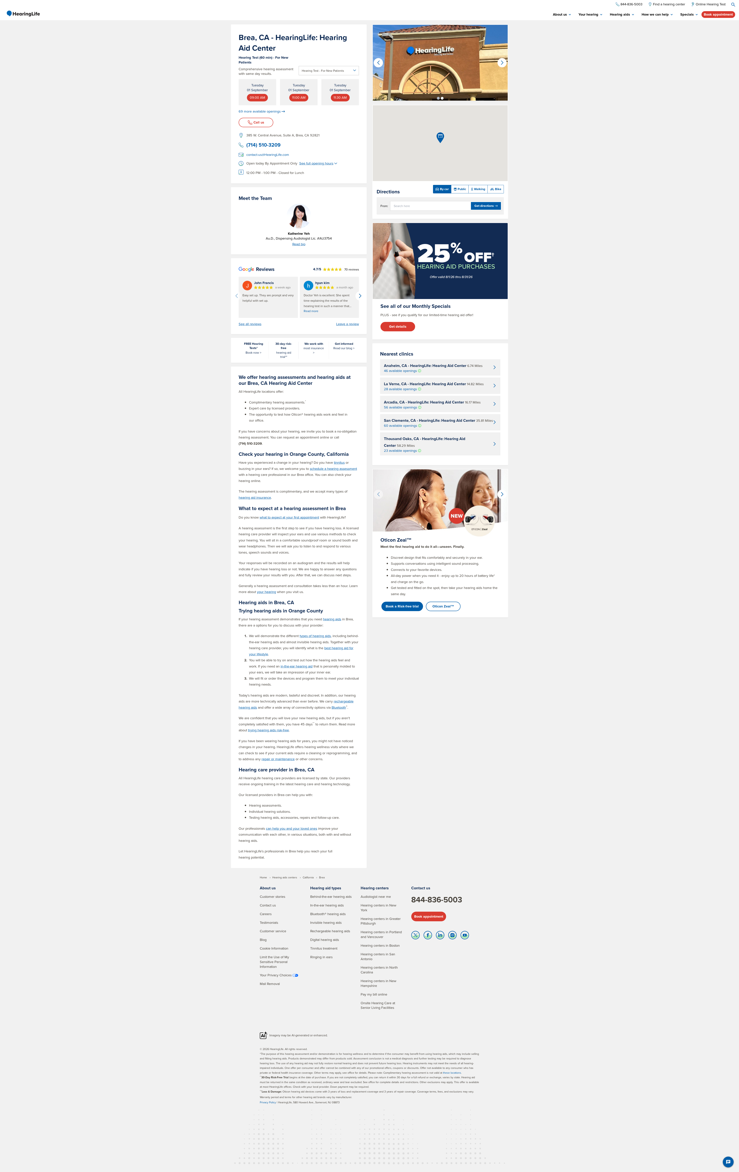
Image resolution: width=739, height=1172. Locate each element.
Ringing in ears (321, 957)
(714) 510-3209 (263, 145)
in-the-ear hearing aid (297, 666)
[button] (438, 98)
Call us (258, 122)
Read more (311, 311)
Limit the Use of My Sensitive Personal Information (274, 962)
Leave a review (347, 324)
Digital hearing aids (324, 939)
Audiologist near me (376, 896)
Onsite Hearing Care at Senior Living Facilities (378, 1005)
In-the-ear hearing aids (327, 905)
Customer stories (272, 896)
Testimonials (269, 922)
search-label (733, 5)
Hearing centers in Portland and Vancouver (381, 934)
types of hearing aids (315, 635)
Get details (397, 326)
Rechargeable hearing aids (330, 931)
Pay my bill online (374, 994)
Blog (263, 939)
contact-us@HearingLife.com (267, 154)
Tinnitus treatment (323, 948)
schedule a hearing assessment (333, 468)
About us (268, 888)
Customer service (273, 931)
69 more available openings (260, 111)
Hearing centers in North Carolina (379, 970)
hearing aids (332, 619)
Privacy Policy (268, 1102)
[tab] (562, 14)
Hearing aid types (325, 888)
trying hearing (268, 730)
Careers (266, 913)
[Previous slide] (236, 296)
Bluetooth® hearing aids (328, 913)
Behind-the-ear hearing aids (331, 896)
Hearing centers (375, 888)
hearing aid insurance (255, 497)
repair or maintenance (278, 759)
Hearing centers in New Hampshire (378, 983)
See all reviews (250, 324)
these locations (452, 1073)
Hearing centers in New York (378, 907)
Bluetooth (339, 707)
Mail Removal (270, 983)
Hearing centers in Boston (380, 945)
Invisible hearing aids (326, 922)
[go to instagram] (452, 936)
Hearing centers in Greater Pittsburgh (381, 921)
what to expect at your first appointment (289, 517)
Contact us (268, 905)
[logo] (23, 13)
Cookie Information (274, 948)
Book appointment (718, 14)
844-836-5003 (436, 899)
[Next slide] (360, 296)
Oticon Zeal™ (443, 606)
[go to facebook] (428, 936)
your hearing (266, 591)
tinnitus (339, 462)
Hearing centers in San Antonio (378, 956)
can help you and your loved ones (291, 828)
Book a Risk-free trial (402, 606)
